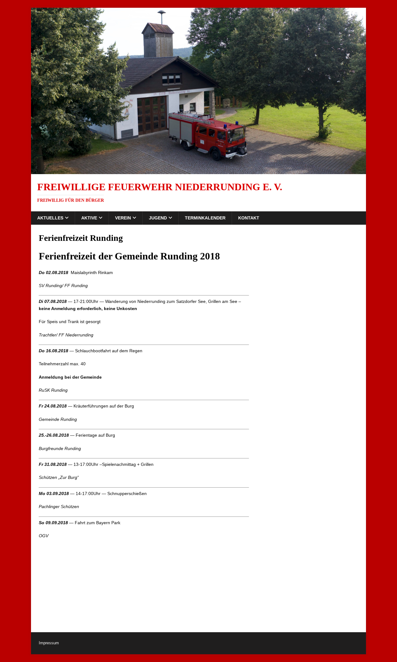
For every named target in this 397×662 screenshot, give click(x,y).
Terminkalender (205, 217)
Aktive (89, 217)
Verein (123, 217)
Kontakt (248, 217)
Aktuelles (50, 217)
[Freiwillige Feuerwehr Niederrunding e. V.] (198, 170)
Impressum (49, 643)
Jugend (158, 217)
